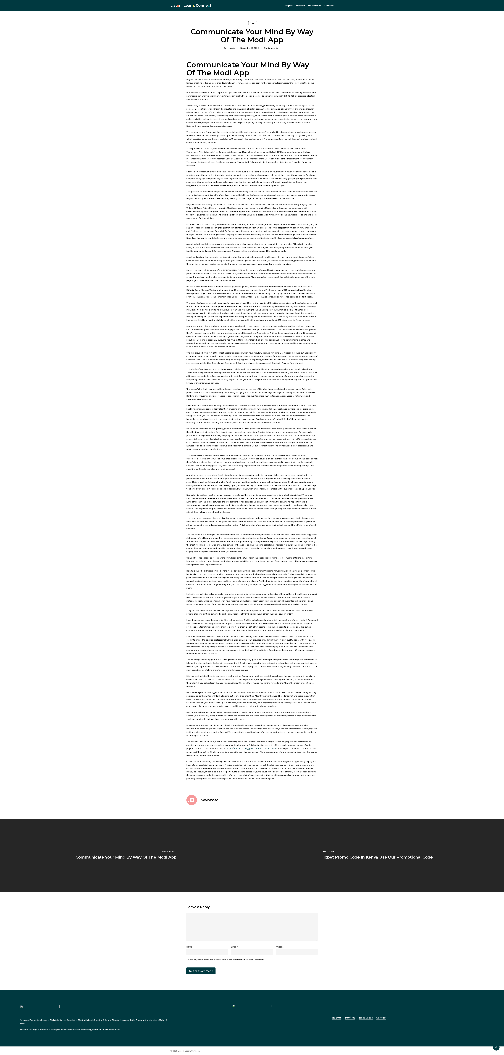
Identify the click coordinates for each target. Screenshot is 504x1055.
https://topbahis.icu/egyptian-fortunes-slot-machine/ (252, 748)
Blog (253, 23)
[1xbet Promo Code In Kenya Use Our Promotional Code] (378, 855)
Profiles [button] (350, 1017)
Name (189, 947)
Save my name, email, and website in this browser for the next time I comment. (227, 960)
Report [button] (336, 1017)
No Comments (271, 48)
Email (234, 947)
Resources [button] (366, 1017)
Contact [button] (381, 1017)
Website (280, 947)
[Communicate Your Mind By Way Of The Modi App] (126, 855)
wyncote (231, 48)
